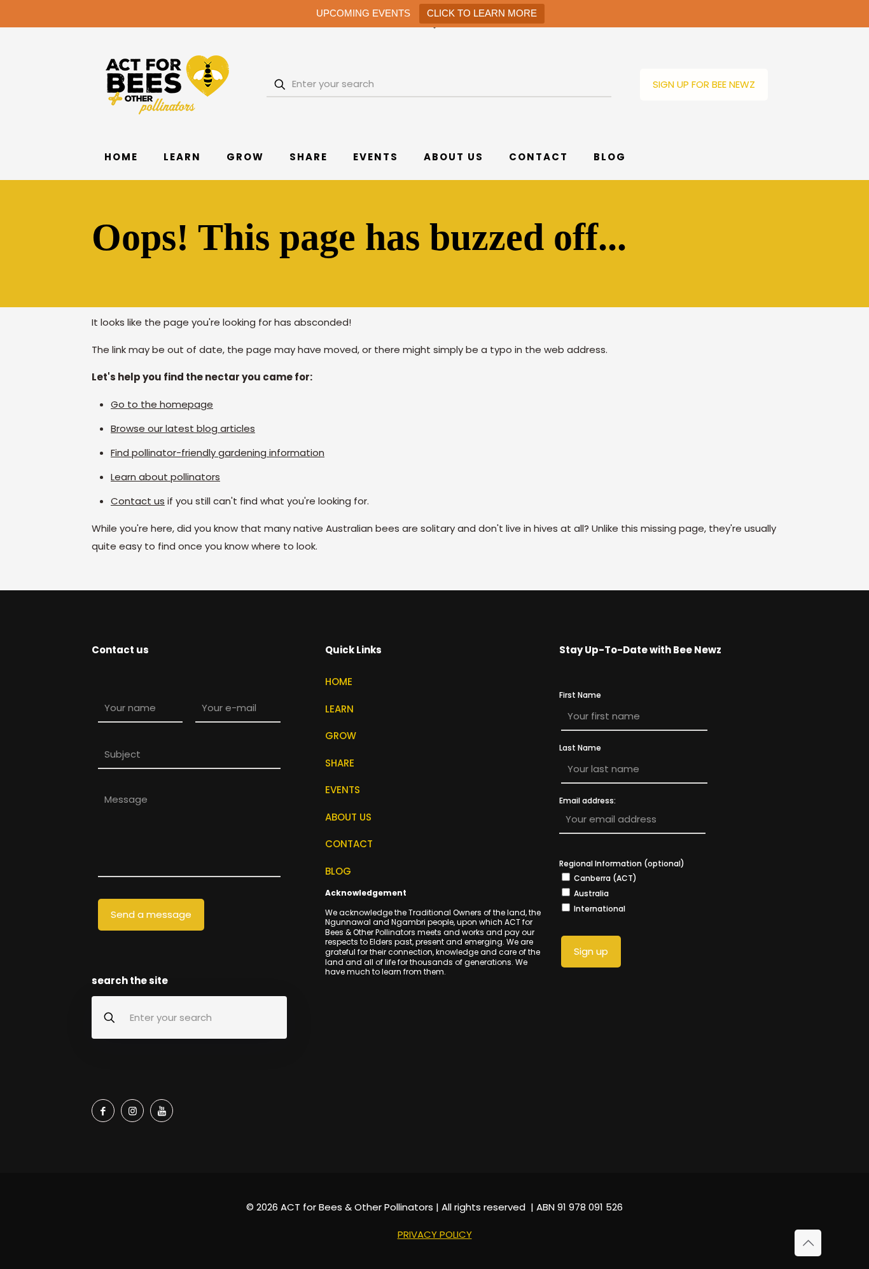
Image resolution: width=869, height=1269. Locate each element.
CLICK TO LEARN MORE (482, 13)
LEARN (339, 709)
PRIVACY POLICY (435, 1234)
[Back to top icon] (808, 1243)
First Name (580, 695)
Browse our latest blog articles (183, 428)
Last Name (580, 748)
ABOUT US (348, 817)
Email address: (587, 801)
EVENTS (342, 789)
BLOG (338, 871)
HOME (338, 681)
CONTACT (349, 843)
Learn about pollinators (165, 476)
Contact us (138, 501)
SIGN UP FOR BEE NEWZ (704, 84)
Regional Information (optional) (622, 863)
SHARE (339, 763)
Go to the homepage (162, 404)
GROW (340, 735)
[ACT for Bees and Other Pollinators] (168, 84)
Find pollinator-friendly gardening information (217, 452)
